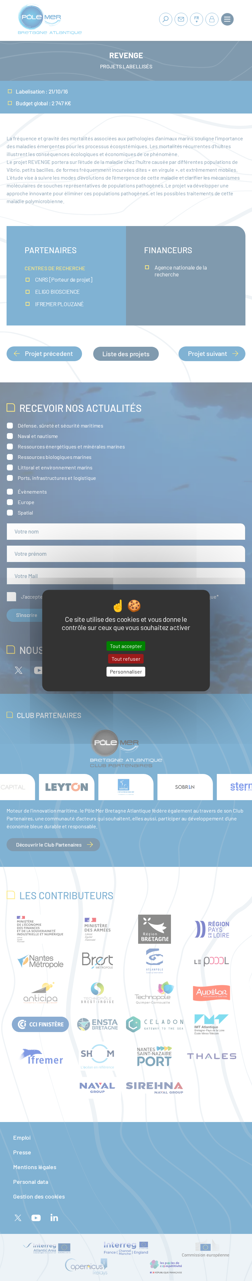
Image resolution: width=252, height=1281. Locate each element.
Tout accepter (126, 646)
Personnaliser (126, 672)
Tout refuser (126, 659)
